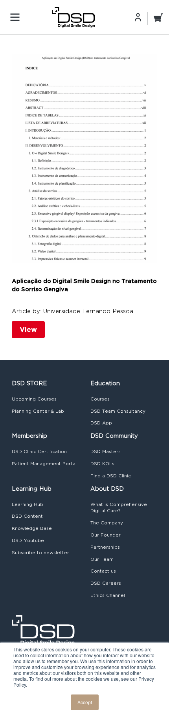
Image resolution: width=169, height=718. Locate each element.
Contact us (103, 571)
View (28, 329)
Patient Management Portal (44, 463)
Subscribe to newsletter (40, 552)
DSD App (101, 423)
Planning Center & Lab (38, 411)
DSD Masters (105, 451)
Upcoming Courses (34, 399)
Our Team (102, 559)
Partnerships (105, 547)
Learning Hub (27, 504)
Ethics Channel (107, 595)
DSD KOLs (102, 463)
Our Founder (105, 535)
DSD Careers (105, 583)
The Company (106, 523)
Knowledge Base (32, 528)
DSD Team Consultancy (117, 411)
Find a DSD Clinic (110, 476)
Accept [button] (84, 702)
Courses (100, 399)
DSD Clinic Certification (39, 451)
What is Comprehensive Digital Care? (118, 508)
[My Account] (138, 17)
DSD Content (27, 516)
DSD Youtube (28, 540)
